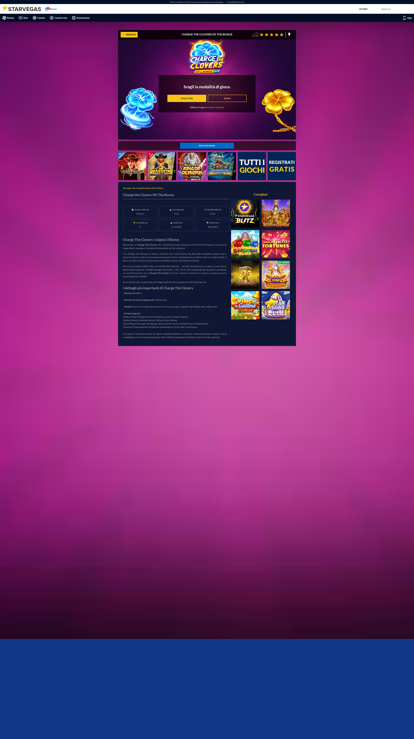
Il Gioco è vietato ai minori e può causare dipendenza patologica (197, 2)
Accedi (363, 9)
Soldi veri (187, 98)
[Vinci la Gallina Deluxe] (245, 305)
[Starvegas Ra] (276, 214)
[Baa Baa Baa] (245, 244)
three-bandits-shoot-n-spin (161, 153)
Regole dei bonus (207, 146)
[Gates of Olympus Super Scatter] (276, 275)
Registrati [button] (386, 9)
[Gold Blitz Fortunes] (276, 244)
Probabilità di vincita (236, 2)
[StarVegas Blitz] (245, 214)
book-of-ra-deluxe (127, 153)
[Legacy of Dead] (245, 275)
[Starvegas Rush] (276, 305)
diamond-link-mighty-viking (222, 153)
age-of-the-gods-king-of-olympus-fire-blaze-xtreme (191, 155)
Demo (227, 98)
